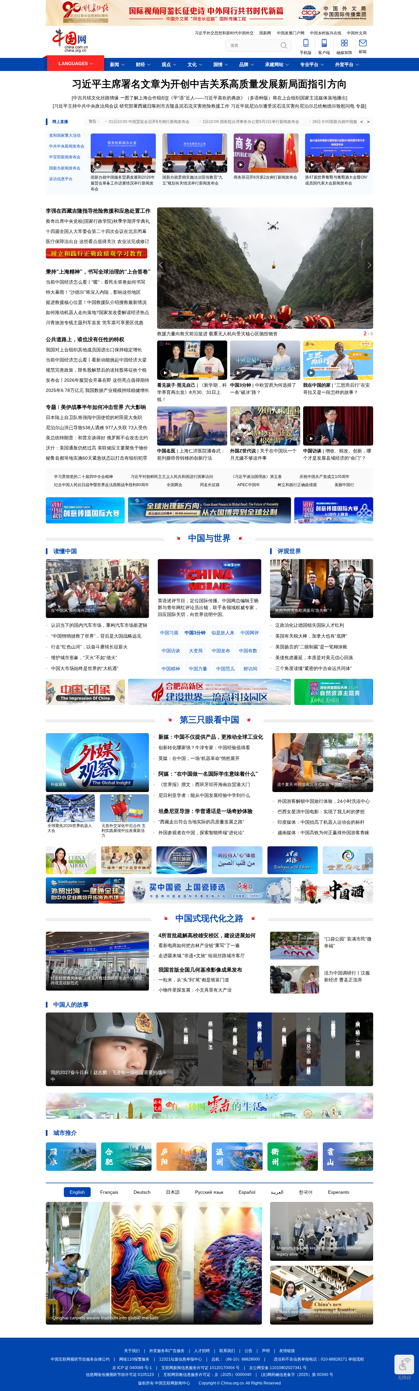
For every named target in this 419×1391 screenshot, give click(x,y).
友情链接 (287, 1350)
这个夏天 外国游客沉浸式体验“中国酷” (310, 784)
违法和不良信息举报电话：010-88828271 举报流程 (319, 1359)
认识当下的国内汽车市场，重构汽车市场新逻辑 (99, 625)
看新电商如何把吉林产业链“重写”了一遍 (199, 945)
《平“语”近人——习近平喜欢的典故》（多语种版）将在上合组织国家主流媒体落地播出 (257, 97)
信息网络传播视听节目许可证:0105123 (120, 1374)
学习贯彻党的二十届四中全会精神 (83, 476)
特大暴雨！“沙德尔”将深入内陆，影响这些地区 (93, 292)
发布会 (53, 380)
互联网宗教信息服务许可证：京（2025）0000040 (207, 1374)
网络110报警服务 (134, 1359)
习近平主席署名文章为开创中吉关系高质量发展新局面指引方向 (209, 84)
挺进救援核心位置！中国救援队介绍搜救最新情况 (96, 302)
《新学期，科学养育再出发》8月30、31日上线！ (192, 392)
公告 (248, 1350)
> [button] (368, 121)
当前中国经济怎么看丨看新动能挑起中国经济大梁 (96, 359)
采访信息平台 (61, 179)
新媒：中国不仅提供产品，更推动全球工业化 (210, 737)
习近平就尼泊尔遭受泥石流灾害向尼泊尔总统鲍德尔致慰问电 (293, 106)
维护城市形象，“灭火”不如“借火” (84, 657)
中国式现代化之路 (209, 918)
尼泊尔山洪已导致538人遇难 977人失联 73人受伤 (96, 427)
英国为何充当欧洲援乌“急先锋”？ (304, 610)
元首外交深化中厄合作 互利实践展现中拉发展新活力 (123, 830)
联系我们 (227, 1350)
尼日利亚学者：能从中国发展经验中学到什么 (204, 795)
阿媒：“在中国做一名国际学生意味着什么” (208, 774)
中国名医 (166, 450)
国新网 (265, 33)
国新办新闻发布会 (65, 168)
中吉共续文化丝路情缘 (96, 97)
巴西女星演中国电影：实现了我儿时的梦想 (321, 811)
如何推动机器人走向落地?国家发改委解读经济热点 (97, 312)
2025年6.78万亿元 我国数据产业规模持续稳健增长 (97, 390)
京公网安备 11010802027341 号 (278, 1367)
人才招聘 (202, 1350)
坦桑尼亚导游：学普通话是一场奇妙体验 (205, 811)
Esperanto (338, 1192)
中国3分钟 (240, 385)
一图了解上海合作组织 (143, 97)
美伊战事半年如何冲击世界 (92, 407)
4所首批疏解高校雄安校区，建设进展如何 (207, 935)
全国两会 (174, 485)
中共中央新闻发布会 (66, 146)
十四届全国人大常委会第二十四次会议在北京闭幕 (96, 231)
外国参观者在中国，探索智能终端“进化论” (201, 832)
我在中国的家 (317, 385)
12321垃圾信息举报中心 (180, 1359)
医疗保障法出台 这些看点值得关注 (81, 241)
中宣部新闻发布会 (65, 157)
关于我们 (132, 1350)
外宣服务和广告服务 (167, 1350)
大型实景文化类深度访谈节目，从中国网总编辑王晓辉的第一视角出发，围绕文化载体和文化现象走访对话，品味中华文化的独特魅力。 (208, 607)
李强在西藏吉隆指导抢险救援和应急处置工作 (98, 211)
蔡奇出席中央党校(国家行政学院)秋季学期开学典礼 (98, 221)
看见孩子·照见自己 (176, 385)
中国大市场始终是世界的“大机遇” (84, 668)
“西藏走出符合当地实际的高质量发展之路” (201, 821)
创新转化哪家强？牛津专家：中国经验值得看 (204, 747)
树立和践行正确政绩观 (297, 485)
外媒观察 (58, 784)
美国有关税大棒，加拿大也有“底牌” (311, 636)
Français (109, 1192)
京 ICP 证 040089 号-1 (132, 1367)
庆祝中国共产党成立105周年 (325, 476)
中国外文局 (357, 33)
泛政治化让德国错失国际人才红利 (309, 625)
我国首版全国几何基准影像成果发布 (200, 970)
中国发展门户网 (290, 33)
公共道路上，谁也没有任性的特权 (85, 339)
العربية (277, 1192)
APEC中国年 (248, 485)
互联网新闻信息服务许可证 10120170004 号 (200, 1367)
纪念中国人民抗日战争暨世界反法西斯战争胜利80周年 (101, 485)
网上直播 (60, 121)
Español (247, 1192)
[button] (369, 265)
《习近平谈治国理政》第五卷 (256, 476)
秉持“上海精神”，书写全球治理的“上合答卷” (98, 271)
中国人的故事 (71, 1004)
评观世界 (289, 551)
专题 (360, 106)
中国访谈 (312, 450)
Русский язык (209, 1192)
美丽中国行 (344, 485)
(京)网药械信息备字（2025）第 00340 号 (297, 1374)
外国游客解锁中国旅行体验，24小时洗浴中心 (324, 801)
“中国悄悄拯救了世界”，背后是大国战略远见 (96, 636)
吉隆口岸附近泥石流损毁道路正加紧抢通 (198, 333)
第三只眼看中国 (209, 720)
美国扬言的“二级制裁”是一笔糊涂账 (311, 646)
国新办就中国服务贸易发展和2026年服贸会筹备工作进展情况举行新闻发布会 (123, 183)
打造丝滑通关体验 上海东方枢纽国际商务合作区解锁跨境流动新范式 (96, 980)
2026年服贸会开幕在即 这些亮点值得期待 (106, 380)
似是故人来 (222, 632)
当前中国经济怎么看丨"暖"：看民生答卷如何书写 (95, 282)
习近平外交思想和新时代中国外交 (224, 33)
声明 (266, 1350)
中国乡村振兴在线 (325, 33)
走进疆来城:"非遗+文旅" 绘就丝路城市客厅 (201, 955)
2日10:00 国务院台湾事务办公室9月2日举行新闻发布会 (251, 121)
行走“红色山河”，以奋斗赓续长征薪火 (89, 646)
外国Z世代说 (243, 450)
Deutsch (142, 1192)
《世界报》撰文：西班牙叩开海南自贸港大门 (204, 784)
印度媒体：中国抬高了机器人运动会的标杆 (321, 822)
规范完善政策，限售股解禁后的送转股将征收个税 (96, 370)
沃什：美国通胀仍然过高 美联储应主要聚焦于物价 (97, 447)
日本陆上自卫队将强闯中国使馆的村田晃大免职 (94, 417)
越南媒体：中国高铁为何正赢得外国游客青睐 (323, 832)
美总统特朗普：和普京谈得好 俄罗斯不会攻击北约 (97, 437)
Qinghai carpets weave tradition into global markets (105, 1317)
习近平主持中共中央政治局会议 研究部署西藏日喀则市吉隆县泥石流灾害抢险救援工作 (141, 106)
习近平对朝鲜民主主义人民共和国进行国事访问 (172, 476)
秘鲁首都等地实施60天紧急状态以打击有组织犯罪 (96, 458)
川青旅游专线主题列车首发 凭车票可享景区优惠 (94, 322)
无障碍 (404, 1377)
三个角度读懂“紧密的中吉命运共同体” (313, 668)
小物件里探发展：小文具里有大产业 (195, 990)
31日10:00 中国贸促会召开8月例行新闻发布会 (149, 121)
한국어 (306, 1192)
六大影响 (135, 407)
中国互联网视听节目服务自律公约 (80, 1359)
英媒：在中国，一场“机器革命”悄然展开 (199, 758)
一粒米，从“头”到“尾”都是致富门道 (193, 979)
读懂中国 (65, 551)
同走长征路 (210, 485)
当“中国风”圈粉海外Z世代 (73, 610)
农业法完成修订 (133, 241)
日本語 (173, 1192)
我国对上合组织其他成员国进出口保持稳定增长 (94, 349)
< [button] (361, 121)
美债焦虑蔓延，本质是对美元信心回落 (314, 657)
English (77, 1192)
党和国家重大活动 (65, 135)
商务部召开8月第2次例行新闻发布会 (265, 177)
